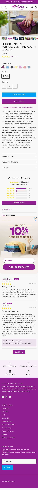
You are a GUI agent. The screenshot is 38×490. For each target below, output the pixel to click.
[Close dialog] (35, 218)
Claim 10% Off (19, 267)
